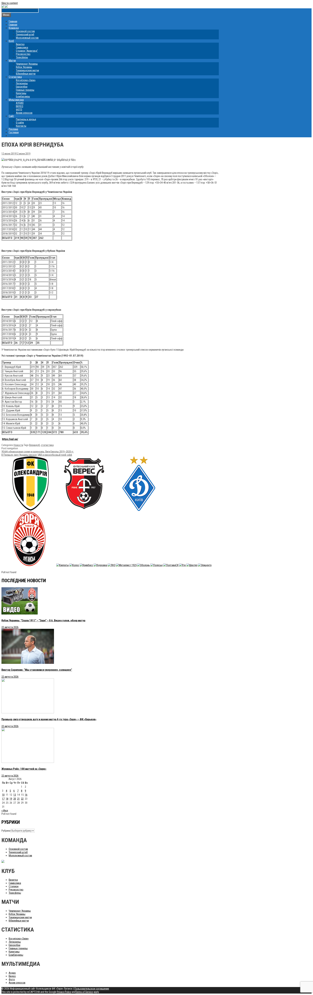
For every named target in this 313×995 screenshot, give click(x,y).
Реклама (13, 129)
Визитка (20, 44)
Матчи (12, 60)
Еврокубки (21, 86)
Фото (12, 979)
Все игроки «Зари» (26, 80)
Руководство (23, 54)
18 (7, 798)
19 (11, 798)
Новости (18, 445)
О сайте (20, 122)
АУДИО (20, 103)
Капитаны (21, 93)
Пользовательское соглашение (91, 988)
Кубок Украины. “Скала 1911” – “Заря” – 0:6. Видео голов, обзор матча (43, 620)
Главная (13, 21)
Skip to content (9, 3)
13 (14, 794)
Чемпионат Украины (27, 63)
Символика (22, 47)
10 (3, 794)
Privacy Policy (64, 992)
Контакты (21, 125)
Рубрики (6, 830)
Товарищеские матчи (27, 70)
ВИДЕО (19, 106)
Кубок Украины (24, 67)
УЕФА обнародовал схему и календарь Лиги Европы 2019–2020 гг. (37, 451)
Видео (12, 976)
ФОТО (19, 109)
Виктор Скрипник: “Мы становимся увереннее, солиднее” (36, 669)
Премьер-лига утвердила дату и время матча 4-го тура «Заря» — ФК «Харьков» (48, 719)
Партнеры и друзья (26, 119)
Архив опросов (24, 112)
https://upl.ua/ (10, 439)
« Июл (4, 810)
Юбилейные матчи (26, 73)
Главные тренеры (25, 90)
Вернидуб (34, 445)
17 (3, 798)
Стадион (13, 886)
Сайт (11, 116)
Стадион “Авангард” (27, 50)
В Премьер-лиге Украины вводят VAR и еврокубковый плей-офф (36, 455)
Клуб (11, 41)
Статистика (15, 77)
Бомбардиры (23, 96)
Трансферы (22, 57)
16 (26, 794)
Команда (14, 28)
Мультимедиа (16, 99)
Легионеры (22, 83)
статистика (47, 445)
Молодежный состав (27, 37)
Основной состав (25, 31)
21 (18, 798)
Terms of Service (84, 992)
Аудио (12, 973)
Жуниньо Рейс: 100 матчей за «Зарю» (23, 768)
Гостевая (14, 132)
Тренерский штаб (25, 34)
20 (14, 798)
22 (22, 798)
